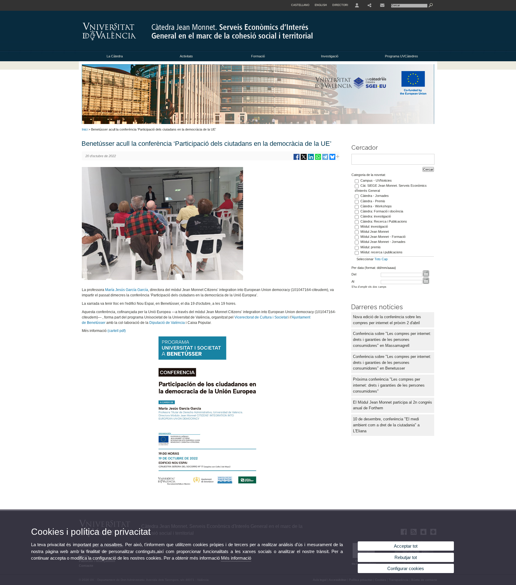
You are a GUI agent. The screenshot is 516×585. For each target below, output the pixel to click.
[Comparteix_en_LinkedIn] (310, 159)
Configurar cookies (405, 568)
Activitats (186, 56)
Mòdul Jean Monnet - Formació (383, 236)
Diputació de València (167, 323)
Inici (84, 129)
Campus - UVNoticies (376, 180)
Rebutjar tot (405, 557)
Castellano (300, 5)
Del (353, 274)
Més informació (236, 558)
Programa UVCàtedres (401, 56)
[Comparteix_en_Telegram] (325, 159)
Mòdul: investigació (374, 226)
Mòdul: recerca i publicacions (381, 252)
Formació (258, 56)
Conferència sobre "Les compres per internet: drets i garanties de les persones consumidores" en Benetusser (392, 362)
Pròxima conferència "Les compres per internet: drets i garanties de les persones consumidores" (389, 385)
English (321, 5)
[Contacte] (382, 5)
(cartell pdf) (117, 331)
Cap (385, 259)
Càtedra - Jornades (374, 195)
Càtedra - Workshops (376, 206)
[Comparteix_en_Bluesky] (332, 159)
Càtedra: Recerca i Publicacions (383, 221)
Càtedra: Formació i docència (381, 211)
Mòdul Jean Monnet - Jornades (383, 242)
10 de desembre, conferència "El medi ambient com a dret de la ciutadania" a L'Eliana (386, 425)
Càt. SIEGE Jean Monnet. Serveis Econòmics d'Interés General (391, 188)
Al (352, 281)
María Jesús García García (126, 290)
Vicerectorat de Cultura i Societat (261, 317)
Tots (377, 259)
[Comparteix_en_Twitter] (303, 159)
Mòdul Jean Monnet (374, 231)
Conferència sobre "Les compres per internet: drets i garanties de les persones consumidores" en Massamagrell (392, 339)
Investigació (329, 56)
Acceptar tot (405, 546)
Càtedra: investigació (375, 216)
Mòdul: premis (370, 247)
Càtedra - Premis (372, 201)
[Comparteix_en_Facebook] (296, 159)
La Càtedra (115, 56)
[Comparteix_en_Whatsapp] (318, 159)
